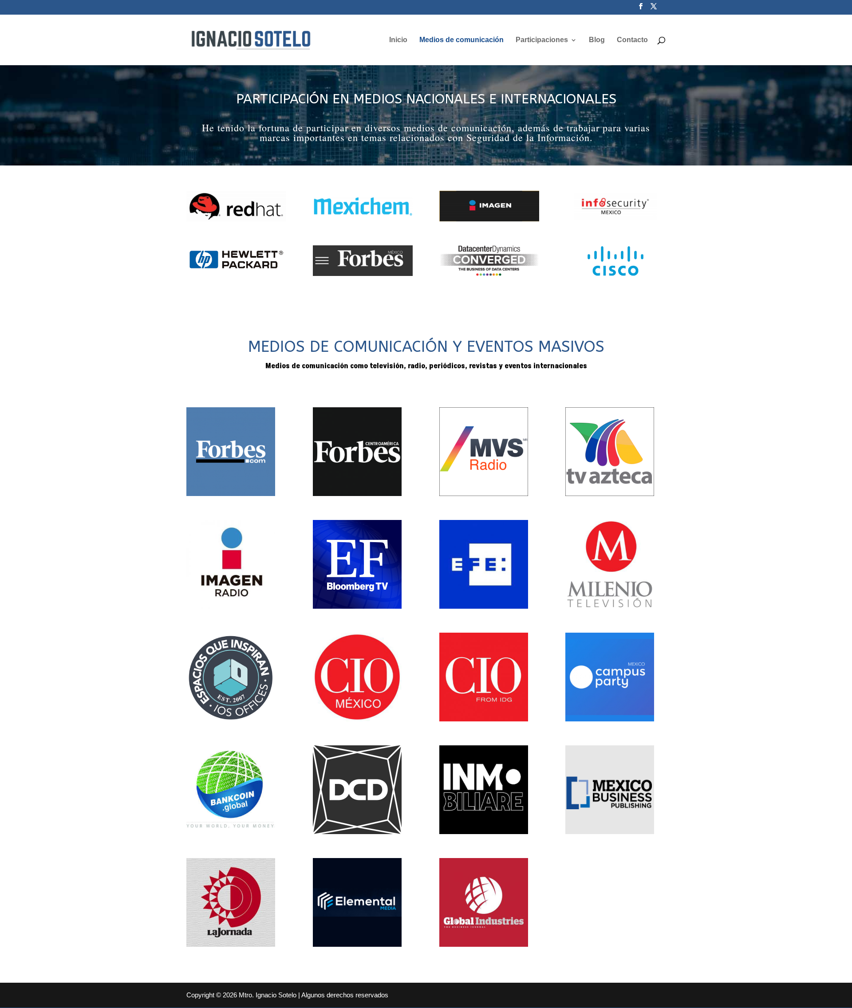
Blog (597, 40)
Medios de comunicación (461, 40)
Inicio (398, 40)
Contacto (632, 40)
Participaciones (542, 40)
